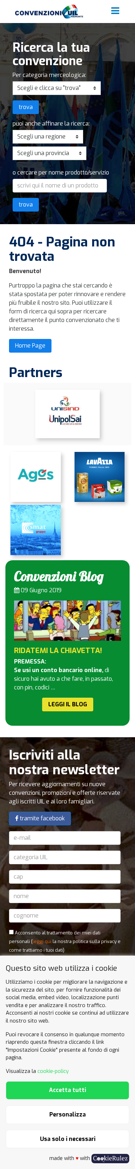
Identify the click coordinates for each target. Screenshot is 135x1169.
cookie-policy (53, 1071)
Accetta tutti (67, 1090)
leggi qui (41, 941)
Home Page (30, 345)
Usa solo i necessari (67, 1139)
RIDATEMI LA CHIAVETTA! (58, 650)
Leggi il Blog (67, 704)
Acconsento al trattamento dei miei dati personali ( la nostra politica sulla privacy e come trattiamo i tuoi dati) (65, 941)
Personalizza (67, 1114)
